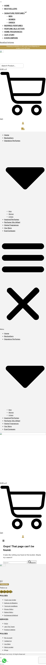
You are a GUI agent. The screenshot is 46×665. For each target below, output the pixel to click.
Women (12, 19)
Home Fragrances (13, 32)
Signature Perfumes (14, 13)
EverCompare (11, 38)
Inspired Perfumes (13, 26)
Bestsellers (10, 9)
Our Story (9, 35)
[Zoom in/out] (1, 661)
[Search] (21, 66)
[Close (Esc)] (7, 661)
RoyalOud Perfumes (7, 42)
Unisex (12, 22)
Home (6, 6)
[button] (23, 282)
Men (10, 16)
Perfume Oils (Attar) (14, 29)
